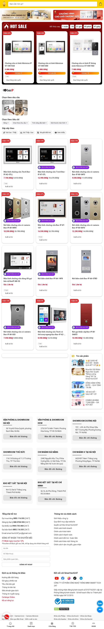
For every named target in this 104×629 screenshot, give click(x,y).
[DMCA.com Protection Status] (61, 609)
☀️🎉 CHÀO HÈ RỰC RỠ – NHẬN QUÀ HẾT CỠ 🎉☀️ (93, 363)
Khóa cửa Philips (59, 616)
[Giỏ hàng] (100, 4)
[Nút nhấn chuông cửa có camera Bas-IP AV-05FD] (86, 208)
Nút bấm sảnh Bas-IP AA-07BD (84, 279)
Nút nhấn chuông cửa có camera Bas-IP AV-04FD (85, 173)
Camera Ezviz (19, 616)
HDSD (94, 626)
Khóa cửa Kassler (86, 619)
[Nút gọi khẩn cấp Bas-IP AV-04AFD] (86, 315)
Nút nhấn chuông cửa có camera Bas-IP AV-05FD (85, 226)
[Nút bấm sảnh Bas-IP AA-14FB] (52, 261)
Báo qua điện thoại (16, 619)
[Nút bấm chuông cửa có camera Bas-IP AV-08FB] (18, 208)
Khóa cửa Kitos (73, 619)
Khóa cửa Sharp (85, 616)
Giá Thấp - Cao (28, 132)
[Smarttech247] (4, 4)
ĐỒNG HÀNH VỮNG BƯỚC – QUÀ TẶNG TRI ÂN (93, 385)
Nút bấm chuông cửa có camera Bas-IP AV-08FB (17, 226)
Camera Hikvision (32, 616)
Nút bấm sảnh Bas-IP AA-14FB (50, 279)
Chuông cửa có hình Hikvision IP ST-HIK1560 (18, 64)
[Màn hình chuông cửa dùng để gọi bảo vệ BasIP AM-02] (18, 261)
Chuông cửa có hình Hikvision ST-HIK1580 (50, 64)
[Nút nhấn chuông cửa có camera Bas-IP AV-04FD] (86, 155)
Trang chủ (10, 626)
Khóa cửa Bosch (73, 616)
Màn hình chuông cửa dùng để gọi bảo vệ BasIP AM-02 (18, 280)
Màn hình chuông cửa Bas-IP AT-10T (51, 226)
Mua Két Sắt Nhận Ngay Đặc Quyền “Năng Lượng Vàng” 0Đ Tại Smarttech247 (93, 374)
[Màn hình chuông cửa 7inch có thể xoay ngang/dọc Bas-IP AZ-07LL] (52, 315)
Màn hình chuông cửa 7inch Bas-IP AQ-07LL (17, 173)
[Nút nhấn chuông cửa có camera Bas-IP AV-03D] (18, 315)
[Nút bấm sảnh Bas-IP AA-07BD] (86, 261)
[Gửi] (93, 4)
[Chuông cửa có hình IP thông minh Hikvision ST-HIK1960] (85, 47)
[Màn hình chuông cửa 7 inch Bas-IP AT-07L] (52, 155)
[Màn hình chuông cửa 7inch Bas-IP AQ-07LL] (18, 155)
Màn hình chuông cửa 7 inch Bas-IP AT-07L (51, 173)
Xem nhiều (61, 132)
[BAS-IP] (8, 90)
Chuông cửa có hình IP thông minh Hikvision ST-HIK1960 (84, 64)
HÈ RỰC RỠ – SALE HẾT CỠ (91, 393)
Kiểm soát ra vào (31, 619)
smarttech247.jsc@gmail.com (19, 533)
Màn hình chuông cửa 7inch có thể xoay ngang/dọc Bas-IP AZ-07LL (51, 333)
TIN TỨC (73, 626)
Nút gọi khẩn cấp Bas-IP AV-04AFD (83, 333)
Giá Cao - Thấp (11, 132)
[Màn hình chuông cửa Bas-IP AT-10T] (52, 208)
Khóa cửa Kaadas (60, 619)
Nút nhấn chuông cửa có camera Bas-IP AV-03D (17, 333)
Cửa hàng (52, 626)
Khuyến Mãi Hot (45, 132)
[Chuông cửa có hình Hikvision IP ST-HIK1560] (18, 47)
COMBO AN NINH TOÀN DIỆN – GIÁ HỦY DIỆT (92, 402)
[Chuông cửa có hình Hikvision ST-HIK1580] (52, 47)
